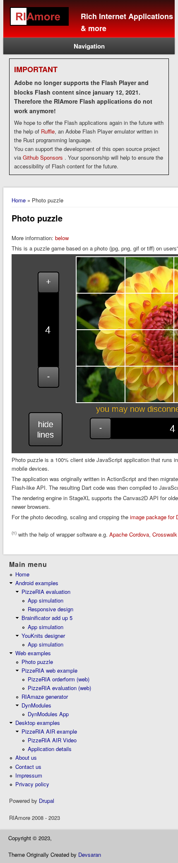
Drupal (46, 801)
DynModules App (48, 714)
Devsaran (89, 854)
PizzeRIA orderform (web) (58, 679)
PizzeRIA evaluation (46, 592)
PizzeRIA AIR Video (52, 740)
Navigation (89, 46)
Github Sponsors (43, 157)
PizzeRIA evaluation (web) (59, 688)
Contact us (28, 767)
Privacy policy (32, 784)
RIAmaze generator (45, 696)
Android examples (36, 583)
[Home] (42, 31)
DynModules (36, 705)
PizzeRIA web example (49, 670)
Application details (50, 749)
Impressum (28, 775)
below (62, 238)
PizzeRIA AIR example (49, 731)
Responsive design (50, 609)
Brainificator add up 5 (47, 618)
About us (26, 757)
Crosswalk (164, 534)
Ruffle (48, 131)
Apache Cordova (129, 534)
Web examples (33, 653)
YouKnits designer (43, 635)
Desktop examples (37, 723)
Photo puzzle (37, 662)
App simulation (45, 600)
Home (19, 200)
